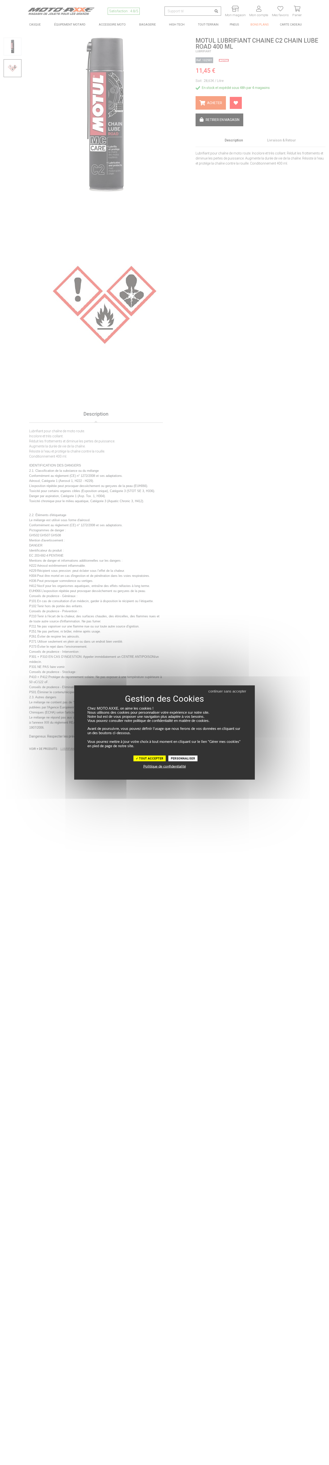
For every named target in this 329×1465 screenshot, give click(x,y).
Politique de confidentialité (164, 766)
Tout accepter (150, 758)
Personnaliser (183, 758)
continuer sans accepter (227, 691)
